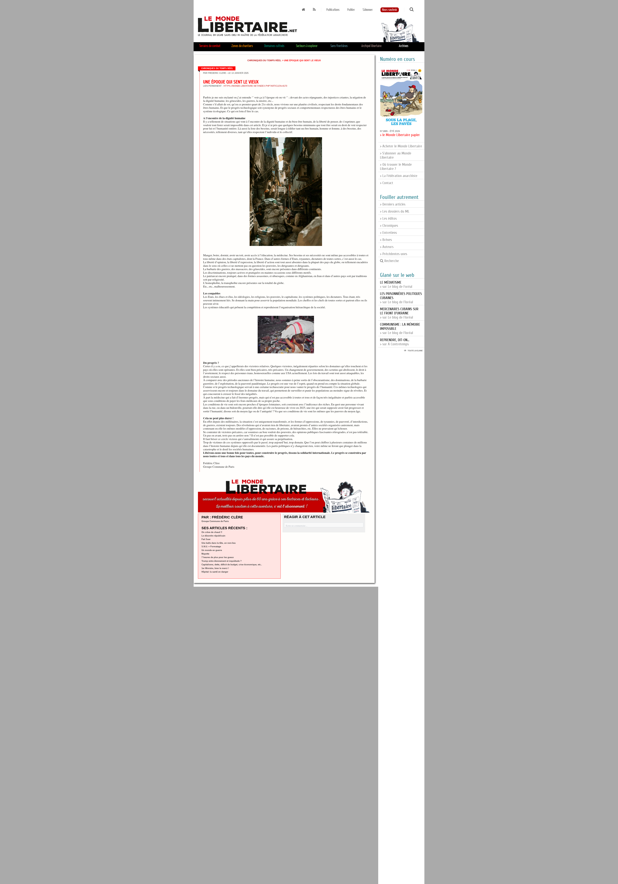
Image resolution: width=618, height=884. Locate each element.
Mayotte (205, 554)
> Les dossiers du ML (394, 211)
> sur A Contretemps (394, 342)
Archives (403, 46)
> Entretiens (388, 233)
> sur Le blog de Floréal (399, 313)
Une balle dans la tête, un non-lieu (218, 543)
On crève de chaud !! (211, 532)
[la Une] (303, 9)
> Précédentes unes (393, 254)
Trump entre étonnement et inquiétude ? (221, 561)
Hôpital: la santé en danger (214, 572)
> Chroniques (389, 226)
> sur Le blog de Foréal (396, 284)
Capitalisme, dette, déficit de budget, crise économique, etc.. (231, 564)
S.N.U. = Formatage (211, 546)
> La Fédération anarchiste (398, 176)
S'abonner (368, 9)
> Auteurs (386, 247)
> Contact (386, 183)
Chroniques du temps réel (264, 60)
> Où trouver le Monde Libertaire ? (396, 166)
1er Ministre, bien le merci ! (215, 568)
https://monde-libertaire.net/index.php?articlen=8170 (255, 86)
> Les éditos (388, 218)
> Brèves (386, 240)
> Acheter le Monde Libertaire (401, 146)
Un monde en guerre (211, 550)
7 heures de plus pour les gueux (217, 557)
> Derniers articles (392, 204)
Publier (351, 9)
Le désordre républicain (213, 536)
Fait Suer (206, 539)
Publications (333, 9)
